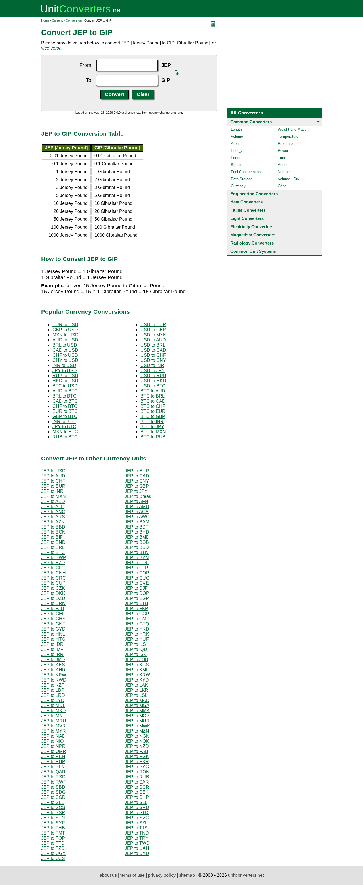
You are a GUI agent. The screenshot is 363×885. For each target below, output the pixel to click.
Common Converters (251, 121)
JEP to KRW (137, 674)
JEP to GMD (137, 618)
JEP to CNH (53, 572)
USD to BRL (152, 345)
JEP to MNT (53, 715)
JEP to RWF (53, 782)
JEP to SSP (53, 812)
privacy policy (162, 875)
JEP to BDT (137, 527)
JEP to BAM (137, 521)
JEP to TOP (53, 838)
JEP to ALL (52, 506)
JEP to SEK (137, 792)
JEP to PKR (137, 761)
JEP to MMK (137, 710)
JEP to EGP (137, 598)
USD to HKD (153, 380)
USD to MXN (153, 334)
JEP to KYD (137, 680)
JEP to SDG (53, 792)
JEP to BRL (53, 547)
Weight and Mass (292, 129)
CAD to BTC (65, 401)
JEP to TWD (137, 843)
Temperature (288, 136)
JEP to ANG (53, 511)
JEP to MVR (53, 725)
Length (236, 129)
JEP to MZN (137, 731)
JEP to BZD (53, 562)
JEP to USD (53, 470)
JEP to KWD (53, 680)
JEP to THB (53, 827)
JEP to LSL (136, 695)
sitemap (187, 875)
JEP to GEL (53, 613)
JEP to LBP (52, 690)
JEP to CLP (136, 567)
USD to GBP (153, 329)
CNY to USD (65, 360)
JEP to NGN (137, 736)
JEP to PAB (136, 751)
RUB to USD (65, 375)
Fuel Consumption (246, 172)
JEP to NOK (137, 741)
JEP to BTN (137, 552)
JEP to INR (52, 491)
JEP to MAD (137, 700)
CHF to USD (65, 355)
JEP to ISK (136, 654)
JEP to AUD (53, 476)
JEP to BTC (53, 552)
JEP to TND (137, 833)
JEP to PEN (53, 756)
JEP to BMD (137, 537)
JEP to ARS (53, 516)
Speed (236, 165)
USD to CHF (153, 355)
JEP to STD (137, 812)
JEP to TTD (53, 843)
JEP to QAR (53, 771)
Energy (236, 150)
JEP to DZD (53, 598)
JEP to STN (53, 817)
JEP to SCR (137, 787)
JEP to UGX (53, 853)
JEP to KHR (53, 669)
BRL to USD (64, 345)
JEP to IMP (52, 649)
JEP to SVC (137, 817)
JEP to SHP (137, 797)
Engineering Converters (254, 193)
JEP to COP (137, 572)
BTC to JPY (152, 426)
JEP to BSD (137, 547)
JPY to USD (64, 370)
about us (108, 875)
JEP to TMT (53, 833)
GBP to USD (65, 329)
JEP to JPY (136, 491)
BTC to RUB (153, 436)
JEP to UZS (53, 858)
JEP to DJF (136, 588)
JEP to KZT (52, 685)
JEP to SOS (53, 807)
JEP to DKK (53, 593)
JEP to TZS (52, 848)
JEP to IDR (52, 644)
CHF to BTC (64, 406)
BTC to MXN (153, 431)
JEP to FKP (136, 608)
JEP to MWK (137, 725)
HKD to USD (65, 380)
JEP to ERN (53, 603)
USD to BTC (153, 385)
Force (235, 158)
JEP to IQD (136, 649)
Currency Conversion (67, 20)
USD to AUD (153, 340)
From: (86, 65)
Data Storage (241, 179)
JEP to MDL (53, 705)
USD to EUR (153, 324)
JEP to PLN (53, 766)
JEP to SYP (53, 822)
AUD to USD (65, 340)
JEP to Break (138, 496)
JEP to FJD (52, 608)
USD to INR (152, 365)
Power (283, 150)
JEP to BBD (53, 527)
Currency (238, 186)
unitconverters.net (246, 875)
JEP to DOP (137, 593)
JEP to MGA (137, 705)
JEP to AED (53, 501)
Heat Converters (246, 202)
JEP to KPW (53, 674)
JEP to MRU (53, 720)
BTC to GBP (152, 416)
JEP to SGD (53, 797)
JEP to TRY (137, 838)
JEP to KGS (137, 664)
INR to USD (64, 365)
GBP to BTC (64, 416)
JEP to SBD (53, 787)
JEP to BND (53, 542)
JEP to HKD (137, 629)
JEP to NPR (53, 746)
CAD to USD (65, 350)
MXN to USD (65, 334)
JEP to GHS (53, 618)
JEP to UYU (137, 853)
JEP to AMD (137, 506)
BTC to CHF (152, 406)
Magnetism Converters (252, 234)
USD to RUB (153, 375)
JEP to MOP (137, 715)
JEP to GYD (53, 629)
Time (282, 158)
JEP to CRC (53, 578)
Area (235, 143)
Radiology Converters (252, 243)
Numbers (285, 172)
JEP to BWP (53, 557)
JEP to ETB (136, 603)
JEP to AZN (53, 521)
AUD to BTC (65, 391)
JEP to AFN (136, 501)
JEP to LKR (136, 690)
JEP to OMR (53, 751)
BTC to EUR (153, 411)
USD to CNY (153, 360)
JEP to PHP (53, 761)
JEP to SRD (137, 807)
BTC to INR (152, 421)
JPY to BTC (64, 426)
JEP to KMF (137, 669)
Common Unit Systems (253, 251)
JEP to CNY (137, 481)
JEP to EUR (137, 470)
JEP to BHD (137, 532)
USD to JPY (152, 370)
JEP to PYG (137, 766)
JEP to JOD (136, 659)
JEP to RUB (137, 776)
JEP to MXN (53, 496)
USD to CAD (153, 350)
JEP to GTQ (137, 623)
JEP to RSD (53, 776)
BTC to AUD (152, 391)
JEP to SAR (137, 782)
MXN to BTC (65, 431)
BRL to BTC (64, 396)
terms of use (132, 875)
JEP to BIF (52, 537)
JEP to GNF (53, 623)
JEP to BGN (53, 532)
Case (282, 186)
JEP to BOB (137, 542)
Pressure (285, 143)
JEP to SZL (136, 822)
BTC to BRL (152, 396)
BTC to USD (65, 385)
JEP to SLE (52, 802)
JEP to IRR (52, 654)
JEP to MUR (137, 720)
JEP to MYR (53, 731)
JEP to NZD (137, 746)
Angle (282, 165)
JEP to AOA (137, 511)
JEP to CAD (137, 476)
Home (45, 20)
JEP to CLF (52, 567)
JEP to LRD (53, 695)
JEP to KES (53, 664)
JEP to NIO (52, 741)
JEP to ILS (135, 644)
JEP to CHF (53, 481)
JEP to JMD (53, 659)
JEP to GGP (137, 613)
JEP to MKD (53, 710)
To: (89, 80)
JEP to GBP (137, 486)
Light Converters (247, 218)
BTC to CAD (153, 401)
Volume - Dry (288, 179)
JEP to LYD (52, 700)
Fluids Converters (248, 210)
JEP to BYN (137, 557)
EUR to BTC (65, 411)
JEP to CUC (137, 578)
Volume (237, 136)
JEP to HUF (137, 639)
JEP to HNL (53, 634)
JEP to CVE (137, 583)
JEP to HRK (137, 634)
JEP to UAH (137, 848)
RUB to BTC (65, 436)
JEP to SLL (136, 802)
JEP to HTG (53, 639)
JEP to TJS (136, 827)
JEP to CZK (53, 588)
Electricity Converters (251, 226)
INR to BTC (64, 421)
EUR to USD (65, 324)
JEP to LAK (136, 685)
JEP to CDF (137, 562)
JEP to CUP (53, 583)
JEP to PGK (137, 756)
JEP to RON (137, 771)
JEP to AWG (137, 516)
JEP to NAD (53, 736)
